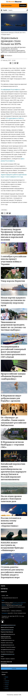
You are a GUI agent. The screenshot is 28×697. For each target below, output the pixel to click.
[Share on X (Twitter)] (13, 63)
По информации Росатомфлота (10, 89)
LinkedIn (6, 686)
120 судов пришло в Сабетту (15, 118)
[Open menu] (1, 10)
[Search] (27, 10)
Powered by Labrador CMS (14, 694)
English (5, 10)
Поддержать (4, 613)
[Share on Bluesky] (17, 63)
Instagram (7, 682)
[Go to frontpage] (14, 1)
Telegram (7, 684)
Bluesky (6, 676)
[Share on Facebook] (10, 63)
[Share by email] (15, 63)
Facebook (7, 680)
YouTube (6, 688)
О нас (3, 600)
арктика (4, 210)
